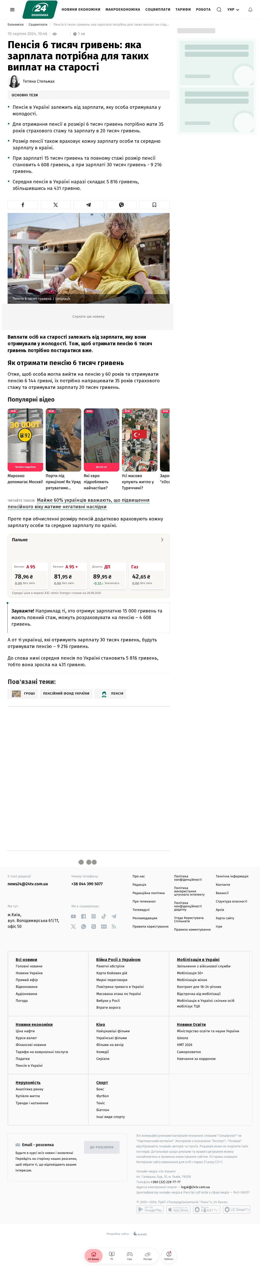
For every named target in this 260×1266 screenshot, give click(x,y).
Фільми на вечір (109, 1045)
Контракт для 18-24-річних (199, 987)
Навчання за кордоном (196, 1059)
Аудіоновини (26, 994)
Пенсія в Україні (29, 1065)
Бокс (100, 1089)
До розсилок (102, 1147)
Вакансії (222, 893)
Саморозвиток (189, 1052)
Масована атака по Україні (118, 994)
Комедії (102, 1052)
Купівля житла (28, 1096)
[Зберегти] (154, 205)
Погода (22, 1001)
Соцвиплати (158, 9)
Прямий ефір (27, 980)
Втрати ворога (108, 1007)
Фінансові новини (31, 1045)
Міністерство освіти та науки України (208, 1031)
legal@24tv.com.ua (195, 1187)
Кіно (100, 1024)
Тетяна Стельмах (39, 82)
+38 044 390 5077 (87, 884)
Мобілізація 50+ (190, 973)
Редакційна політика (149, 893)
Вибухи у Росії (108, 1001)
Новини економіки (81, 9)
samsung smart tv (236, 1209)
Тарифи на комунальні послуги (42, 1052)
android (150, 1209)
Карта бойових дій (111, 973)
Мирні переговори (111, 980)
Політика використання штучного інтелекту (189, 891)
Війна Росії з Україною (118, 959)
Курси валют (26, 1038)
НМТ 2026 (184, 1045)
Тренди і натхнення (32, 1103)
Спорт (102, 1082)
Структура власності (231, 901)
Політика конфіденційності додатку (188, 906)
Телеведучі (141, 910)
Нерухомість (28, 1082)
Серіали (102, 1059)
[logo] (40, 9)
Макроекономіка (123, 9)
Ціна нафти (25, 1031)
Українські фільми (111, 1038)
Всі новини (26, 959)
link (73, 916)
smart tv (206, 1209)
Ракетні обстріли (110, 966)
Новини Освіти (191, 1024)
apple (178, 1209)
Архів (220, 910)
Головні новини (29, 966)
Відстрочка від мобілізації (199, 994)
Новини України (29, 973)
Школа (182, 1038)
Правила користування (151, 926)
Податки (23, 1059)
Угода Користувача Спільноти (189, 919)
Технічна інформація (232, 876)
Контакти (223, 885)
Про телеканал (144, 901)
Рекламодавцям (145, 918)
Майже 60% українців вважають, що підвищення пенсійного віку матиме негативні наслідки (79, 503)
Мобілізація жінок (192, 980)
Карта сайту (225, 918)
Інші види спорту (110, 1117)
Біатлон (102, 1110)
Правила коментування (192, 929)
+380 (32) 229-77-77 (166, 1182)
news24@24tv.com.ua (28, 884)
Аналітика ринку (29, 1089)
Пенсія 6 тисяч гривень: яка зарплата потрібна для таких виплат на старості (111, 24)
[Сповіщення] (250, 9)
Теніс (100, 1103)
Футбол (102, 1096)
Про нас (139, 876)
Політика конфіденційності (188, 878)
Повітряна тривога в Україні (119, 987)
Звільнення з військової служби (204, 966)
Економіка (16, 24)
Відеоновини (27, 987)
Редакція (139, 885)
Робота (203, 9)
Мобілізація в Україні (198, 959)
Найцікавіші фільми (113, 1031)
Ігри (219, 926)
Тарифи (183, 9)
